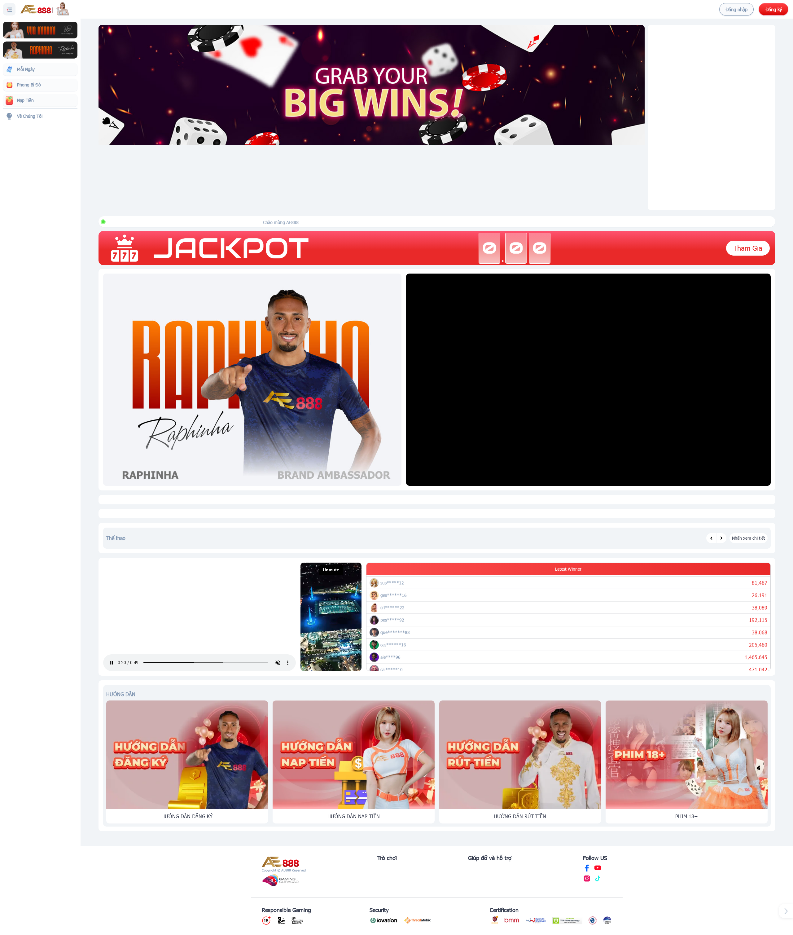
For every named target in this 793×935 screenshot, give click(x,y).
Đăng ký (773, 9)
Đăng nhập (736, 9)
